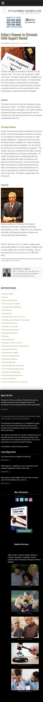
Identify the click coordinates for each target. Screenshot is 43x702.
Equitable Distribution (10, 349)
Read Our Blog (25, 416)
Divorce (5, 297)
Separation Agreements (10, 356)
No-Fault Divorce (8, 339)
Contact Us (14, 419)
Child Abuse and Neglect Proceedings (16, 320)
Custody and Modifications (11, 307)
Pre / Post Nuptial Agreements (13, 369)
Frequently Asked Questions (12, 375)
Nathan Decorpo (21, 544)
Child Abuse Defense (9, 333)
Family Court (7, 313)
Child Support (15, 260)
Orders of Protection (9, 300)
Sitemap (26, 419)
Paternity (5, 336)
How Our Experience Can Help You (15, 382)
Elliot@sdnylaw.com (20, 253)
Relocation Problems (9, 359)
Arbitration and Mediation (11, 372)
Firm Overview (5, 416)
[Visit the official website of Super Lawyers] (21, 550)
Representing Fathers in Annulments (15, 346)
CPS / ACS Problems (9, 323)
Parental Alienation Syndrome (13, 365)
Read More (4, 409)
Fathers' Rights (7, 294)
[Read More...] (5, 460)
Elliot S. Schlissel (22, 43)
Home (21, 419)
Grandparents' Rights (10, 352)
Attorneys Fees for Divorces (12, 343)
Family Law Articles (9, 379)
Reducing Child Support (10, 330)
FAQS (8, 419)
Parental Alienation (9, 362)
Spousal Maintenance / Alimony (13, 317)
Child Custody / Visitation (11, 304)
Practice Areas (15, 416)
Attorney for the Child (10, 326)
